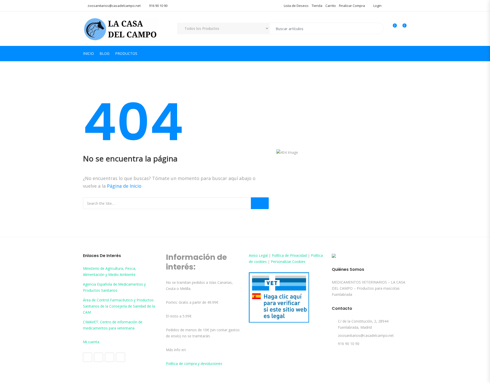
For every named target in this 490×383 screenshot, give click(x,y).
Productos (126, 53)
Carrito (330, 5)
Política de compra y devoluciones (194, 363)
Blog (104, 53)
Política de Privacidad (289, 255)
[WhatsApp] (120, 357)
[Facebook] (87, 357)
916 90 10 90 (158, 5)
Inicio (88, 53)
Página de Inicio (124, 186)
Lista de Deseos (296, 5)
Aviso (254, 255)
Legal (263, 255)
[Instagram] (98, 357)
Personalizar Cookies (288, 261)
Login (377, 5)
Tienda (317, 5)
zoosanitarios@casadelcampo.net (114, 5)
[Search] (260, 203)
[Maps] (109, 357)
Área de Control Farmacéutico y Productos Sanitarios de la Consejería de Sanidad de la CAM (119, 306)
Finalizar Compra (352, 5)
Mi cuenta (91, 341)
